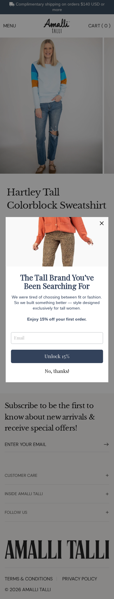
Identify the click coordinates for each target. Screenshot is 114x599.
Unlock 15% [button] (57, 356)
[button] (101, 223)
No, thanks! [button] (57, 371)
